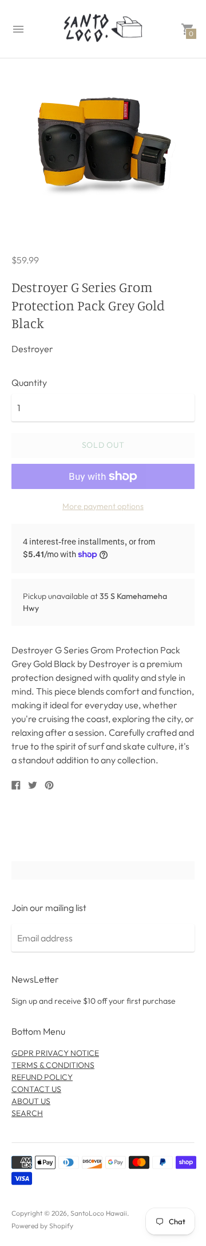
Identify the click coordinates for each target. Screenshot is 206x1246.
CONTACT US (36, 1089)
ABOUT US (30, 1101)
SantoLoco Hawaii (98, 1213)
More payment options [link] (103, 506)
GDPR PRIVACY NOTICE (55, 1053)
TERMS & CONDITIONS (52, 1065)
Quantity (29, 382)
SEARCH (27, 1113)
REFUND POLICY (42, 1077)
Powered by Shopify (42, 1225)
